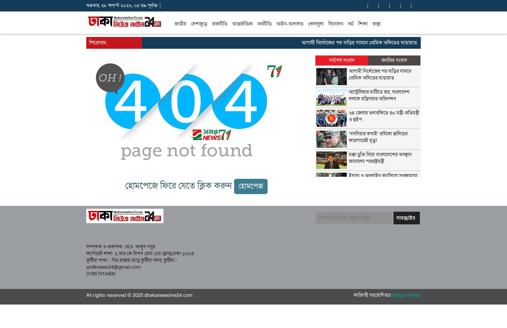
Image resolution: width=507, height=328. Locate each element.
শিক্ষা (363, 24)
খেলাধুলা (316, 24)
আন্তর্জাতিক (242, 24)
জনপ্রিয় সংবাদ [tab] (394, 60)
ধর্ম (351, 24)
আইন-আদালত (289, 24)
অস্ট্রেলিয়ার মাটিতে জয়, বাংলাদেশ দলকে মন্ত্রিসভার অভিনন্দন (379, 95)
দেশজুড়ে (199, 24)
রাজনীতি (219, 24)
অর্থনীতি (264, 24)
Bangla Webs (406, 295)
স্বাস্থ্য (376, 24)
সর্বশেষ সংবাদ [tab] (342, 60)
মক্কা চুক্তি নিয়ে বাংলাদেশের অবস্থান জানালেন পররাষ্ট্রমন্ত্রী (380, 158)
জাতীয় (180, 24)
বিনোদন (335, 24)
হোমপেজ (251, 186)
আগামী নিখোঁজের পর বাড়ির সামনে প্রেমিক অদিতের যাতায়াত (355, 42)
